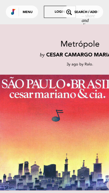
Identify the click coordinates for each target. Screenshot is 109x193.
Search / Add (85, 12)
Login (60, 12)
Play (58, 132)
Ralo (88, 64)
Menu (28, 12)
